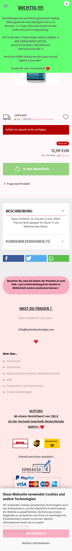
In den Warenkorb (36, 169)
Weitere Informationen (36, 543)
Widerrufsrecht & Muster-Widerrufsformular (33, 373)
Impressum (13, 361)
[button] (13, 258)
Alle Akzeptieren (36, 533)
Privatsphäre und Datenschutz (25, 386)
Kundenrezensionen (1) (28, 241)
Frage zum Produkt (18, 184)
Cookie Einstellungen (19, 392)
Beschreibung (19, 211)
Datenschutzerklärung (15, 525)
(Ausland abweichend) (42, 119)
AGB (9, 379)
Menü (6, 6)
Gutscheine (14, 367)
